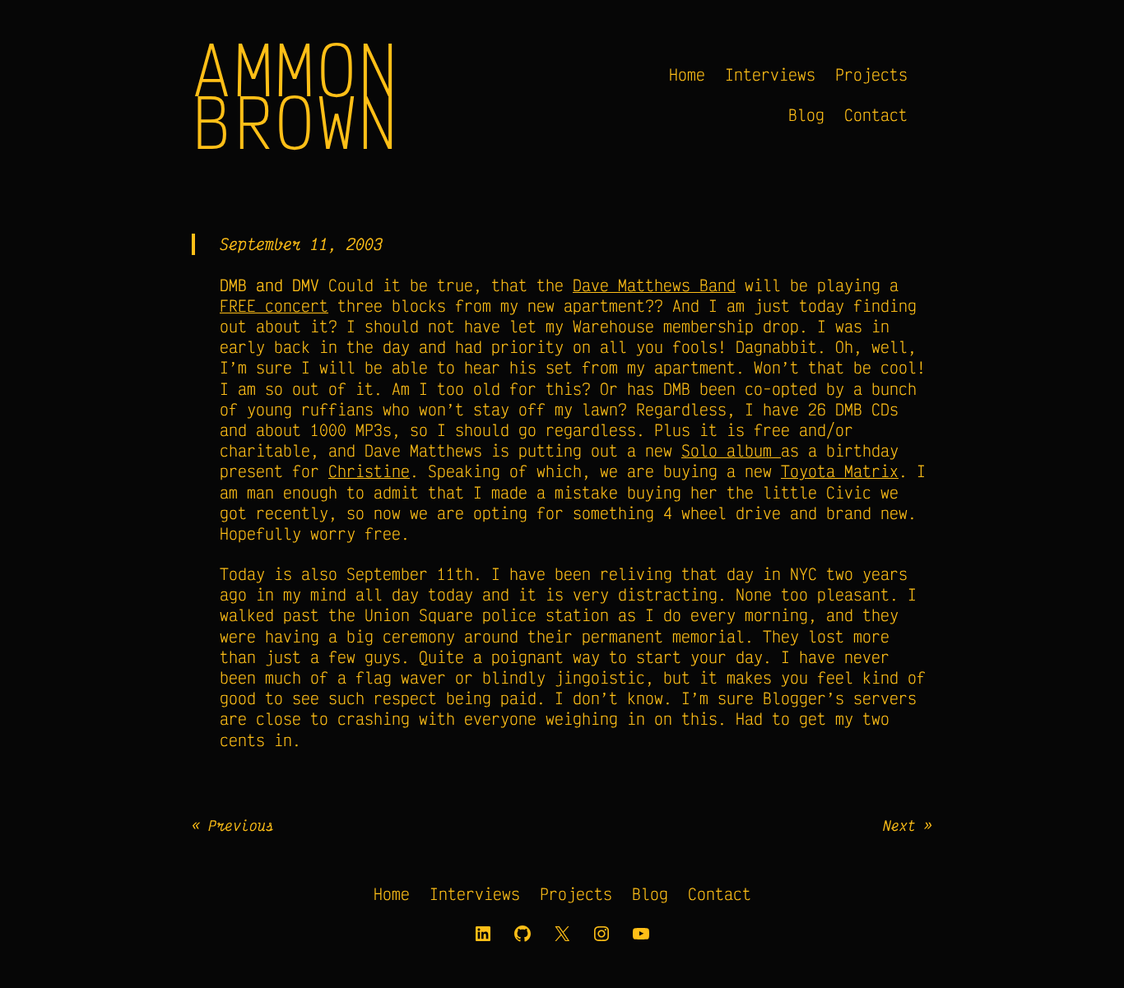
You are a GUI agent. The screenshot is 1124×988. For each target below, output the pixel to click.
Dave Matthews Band (654, 285)
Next (899, 825)
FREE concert (274, 305)
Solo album (731, 450)
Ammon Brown (296, 94)
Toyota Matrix (840, 471)
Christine (369, 471)
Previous (241, 825)
